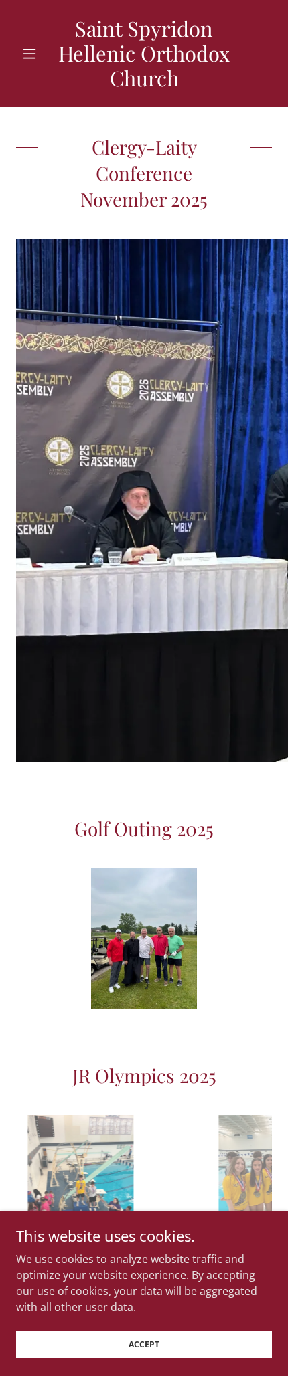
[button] (35, 53)
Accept (144, 1344)
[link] (143, 53)
